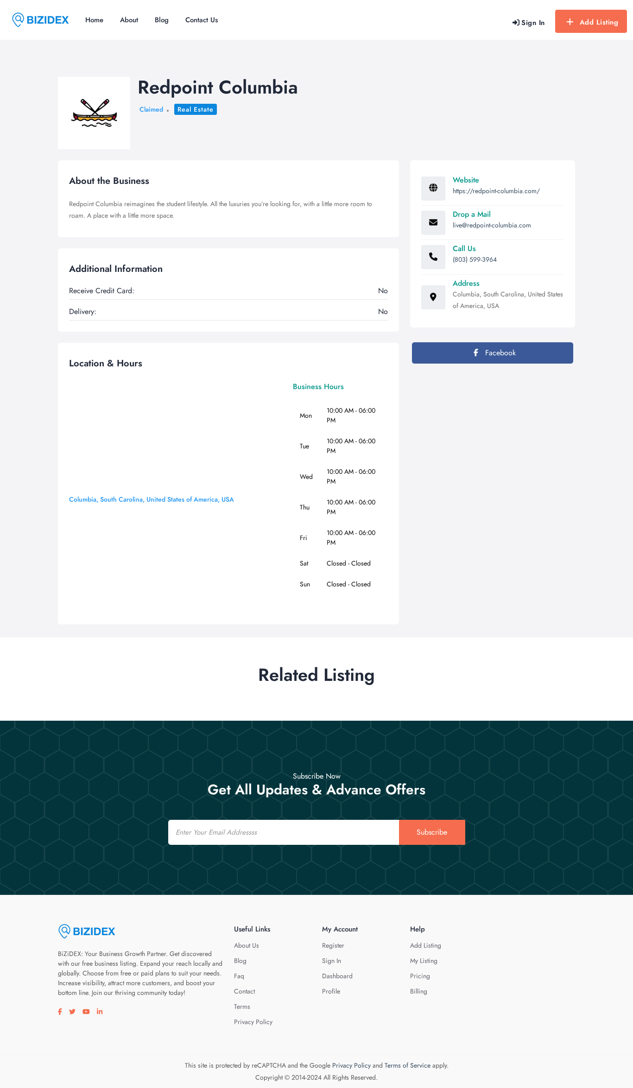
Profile (331, 991)
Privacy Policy (253, 1021)
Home (94, 20)
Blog (162, 20)
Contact (244, 991)
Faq (239, 976)
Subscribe (432, 832)
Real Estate (195, 109)
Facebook (499, 352)
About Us (246, 945)
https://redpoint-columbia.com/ (496, 190)
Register (333, 945)
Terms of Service (407, 1065)
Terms (242, 1006)
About (129, 20)
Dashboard (337, 976)
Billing (418, 991)
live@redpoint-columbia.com (492, 225)
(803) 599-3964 (475, 259)
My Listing (423, 960)
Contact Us (201, 20)
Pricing (420, 976)
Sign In (331, 960)
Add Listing (599, 22)
